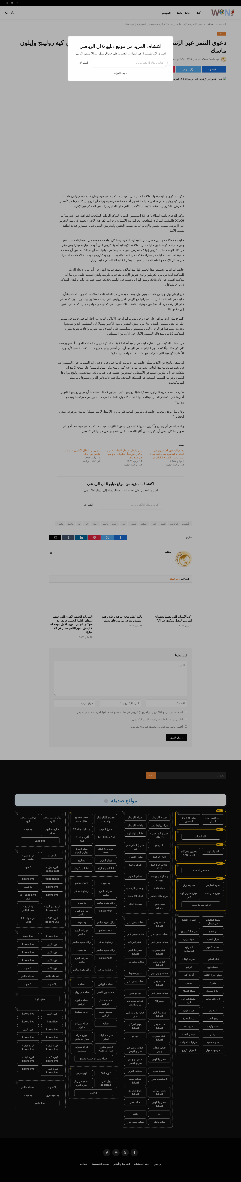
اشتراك (83, 63)
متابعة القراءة (120, 73)
